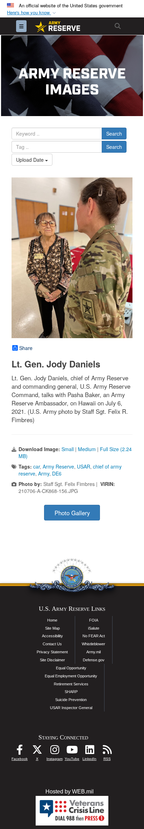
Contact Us (52, 644)
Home (52, 620)
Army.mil (93, 652)
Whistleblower (93, 644)
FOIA (93, 620)
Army (43, 473)
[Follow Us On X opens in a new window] (37, 751)
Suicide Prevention (71, 700)
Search (114, 133)
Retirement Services (71, 684)
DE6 (57, 473)
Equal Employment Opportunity (71, 676)
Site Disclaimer (52, 660)
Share (26, 348)
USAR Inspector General (71, 708)
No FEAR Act (93, 636)
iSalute (93, 628)
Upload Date (30, 159)
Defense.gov (94, 660)
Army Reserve (58, 466)
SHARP (71, 692)
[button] (32, 12)
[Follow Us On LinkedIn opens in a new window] (89, 751)
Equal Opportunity (71, 668)
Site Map (52, 628)
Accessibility (52, 636)
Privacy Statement (52, 652)
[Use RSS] (107, 751)
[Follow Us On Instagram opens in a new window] (54, 751)
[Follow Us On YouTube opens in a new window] (72, 751)
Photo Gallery (72, 513)
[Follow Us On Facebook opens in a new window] (19, 751)
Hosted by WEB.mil (69, 791)
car (36, 466)
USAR (83, 466)
